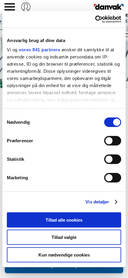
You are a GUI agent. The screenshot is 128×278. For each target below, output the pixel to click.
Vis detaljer (97, 201)
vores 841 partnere (39, 49)
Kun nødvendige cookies (64, 254)
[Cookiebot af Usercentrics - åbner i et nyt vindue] (95, 19)
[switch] (112, 140)
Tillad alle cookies (64, 219)
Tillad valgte (64, 237)
